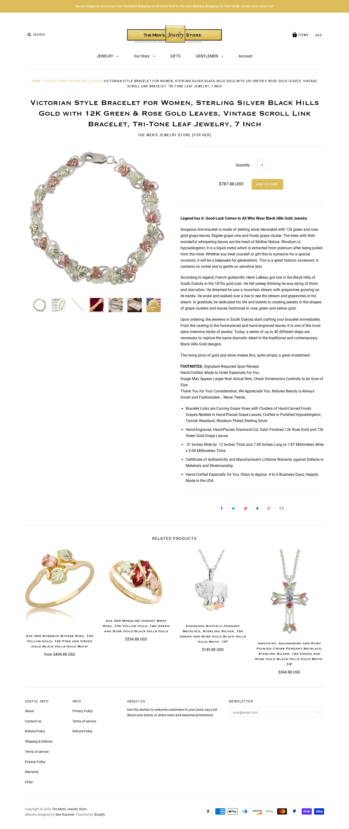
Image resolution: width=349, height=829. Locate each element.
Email (281, 508)
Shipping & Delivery (39, 741)
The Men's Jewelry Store (69, 809)
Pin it (246, 508)
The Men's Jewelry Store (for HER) (174, 135)
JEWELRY (105, 56)
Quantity (243, 165)
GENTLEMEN (207, 56)
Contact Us (33, 721)
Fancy (257, 508)
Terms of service (37, 752)
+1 (269, 508)
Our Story (142, 56)
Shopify (99, 814)
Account (245, 56)
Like (221, 508)
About (29, 711)
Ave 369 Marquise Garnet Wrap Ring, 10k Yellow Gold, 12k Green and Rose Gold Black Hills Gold (136, 626)
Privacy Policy (35, 762)
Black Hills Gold (85, 81)
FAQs (29, 782)
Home (36, 81)
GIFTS (175, 56)
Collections (55, 81)
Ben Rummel (65, 814)
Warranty (32, 772)
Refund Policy (35, 731)
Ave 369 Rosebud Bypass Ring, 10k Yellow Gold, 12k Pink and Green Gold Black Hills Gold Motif (59, 641)
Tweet (233, 508)
